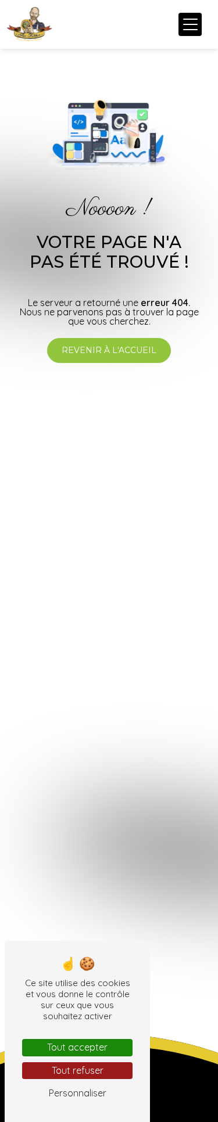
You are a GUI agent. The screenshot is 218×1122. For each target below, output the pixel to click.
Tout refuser (77, 1070)
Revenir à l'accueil (109, 350)
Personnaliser (77, 1093)
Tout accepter (77, 1047)
